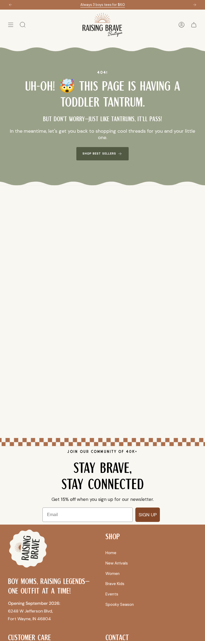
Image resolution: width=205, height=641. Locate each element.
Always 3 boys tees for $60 (102, 4)
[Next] (194, 4)
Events (111, 594)
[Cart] (194, 25)
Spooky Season (119, 604)
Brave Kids (114, 583)
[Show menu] (10, 25)
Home (110, 552)
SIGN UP (148, 515)
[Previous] (10, 4)
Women (112, 573)
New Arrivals (116, 563)
